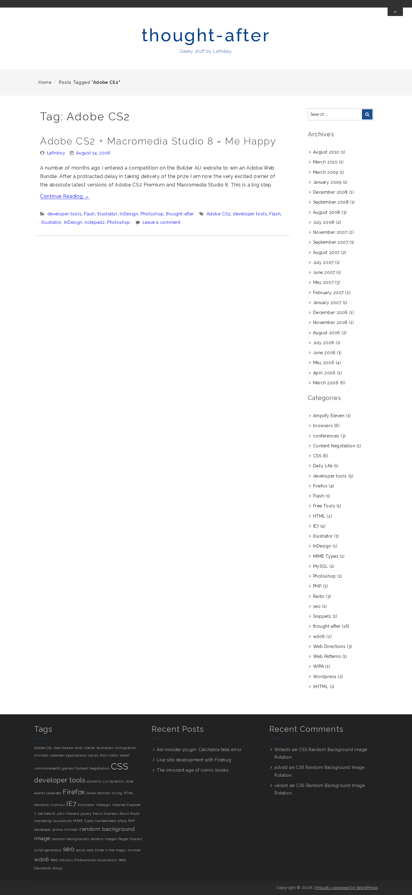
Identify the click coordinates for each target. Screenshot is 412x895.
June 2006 (324, 352)
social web (85, 850)
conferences (326, 435)
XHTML (320, 686)
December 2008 (330, 192)
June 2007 (324, 272)
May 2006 (323, 362)
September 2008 (331, 202)
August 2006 (326, 332)
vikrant (281, 785)
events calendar (47, 793)
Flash (89, 213)
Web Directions (329, 646)
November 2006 (330, 322)
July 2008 (323, 222)
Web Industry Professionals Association (83, 860)
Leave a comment (162, 222)
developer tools (64, 213)
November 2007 (330, 232)
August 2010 (326, 152)
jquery (86, 813)
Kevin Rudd (130, 813)
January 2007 (327, 302)
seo (317, 606)
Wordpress (325, 676)
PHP (317, 586)
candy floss (97, 755)
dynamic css (97, 781)
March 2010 (325, 162)
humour (58, 805)
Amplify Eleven (329, 415)
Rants (319, 596)
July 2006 (323, 342)
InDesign (129, 213)
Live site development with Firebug (194, 759)
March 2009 (325, 172)
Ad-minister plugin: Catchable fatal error (199, 749)
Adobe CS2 (219, 213)
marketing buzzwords (53, 821)
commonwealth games (53, 768)
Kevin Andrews (105, 813)
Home (45, 82)
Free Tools (324, 505)
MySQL (320, 566)
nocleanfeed (105, 821)
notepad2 (94, 222)
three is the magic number (118, 850)
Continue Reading (64, 196)
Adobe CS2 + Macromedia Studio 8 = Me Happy (158, 141)
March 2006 (326, 382)
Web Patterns (327, 656)
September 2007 (330, 242)
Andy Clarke (84, 748)
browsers (323, 425)
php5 (122, 821)
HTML (319, 516)
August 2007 (326, 252)
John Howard (68, 813)
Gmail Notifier (98, 793)
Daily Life (323, 465)
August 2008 (326, 212)
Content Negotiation (334, 445)
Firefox (320, 486)
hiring (117, 793)
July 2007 (323, 262)
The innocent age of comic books (192, 770)
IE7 (316, 526)
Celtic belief (119, 755)
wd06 (319, 636)
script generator (48, 850)
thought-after (206, 35)
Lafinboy (56, 153)
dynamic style (121, 781)
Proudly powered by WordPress (346, 887)
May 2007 (323, 282)
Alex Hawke (63, 748)
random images (103, 839)
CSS (317, 455)
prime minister (65, 829)
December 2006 (330, 312)
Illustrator (107, 213)
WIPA (318, 666)
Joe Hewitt (46, 813)
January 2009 (327, 182)
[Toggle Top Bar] (395, 12)
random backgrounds (70, 839)
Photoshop (152, 213)
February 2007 (328, 292)
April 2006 (324, 372)
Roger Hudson (131, 839)
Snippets (322, 616)
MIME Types (326, 556)
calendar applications (68, 755)
